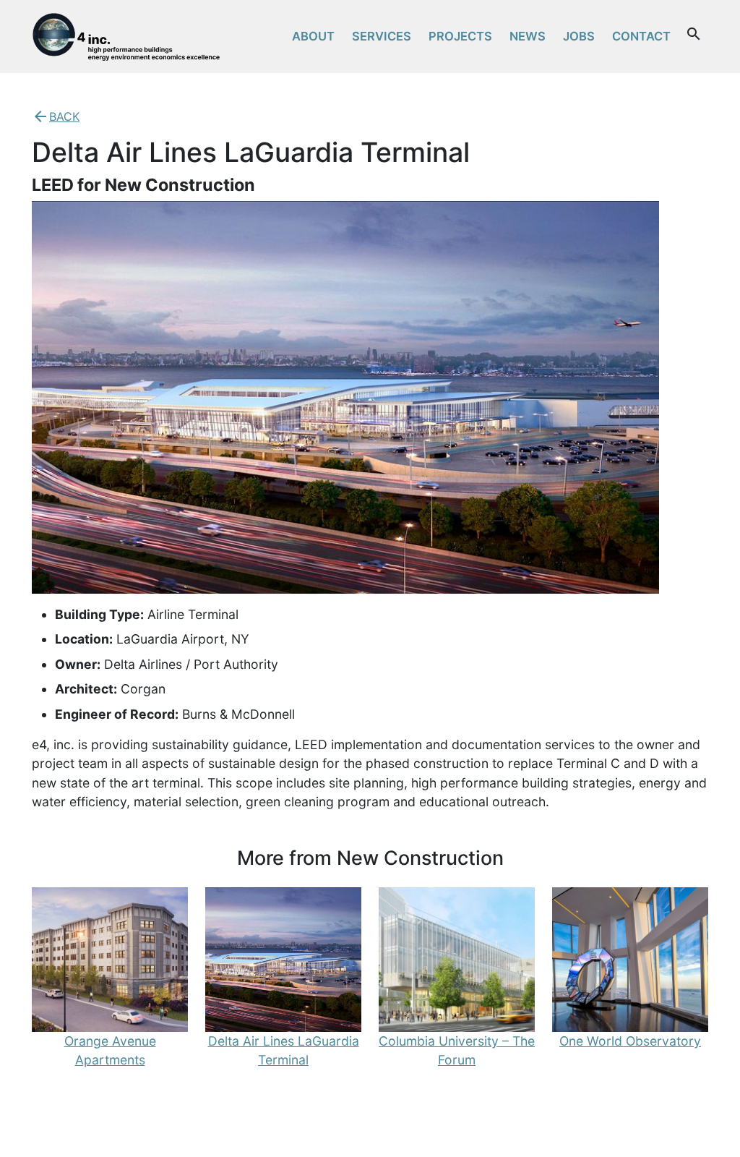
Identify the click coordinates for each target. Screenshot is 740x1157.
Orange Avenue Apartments (110, 1050)
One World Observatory (630, 1041)
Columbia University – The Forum (457, 1050)
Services (381, 36)
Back (64, 116)
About (313, 36)
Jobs (579, 36)
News (527, 36)
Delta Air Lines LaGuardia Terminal (283, 1050)
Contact (641, 36)
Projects (460, 36)
